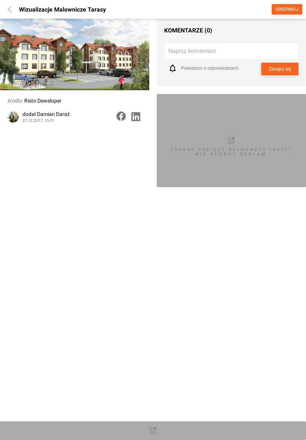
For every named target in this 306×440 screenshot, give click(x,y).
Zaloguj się (280, 69)
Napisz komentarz (192, 50)
